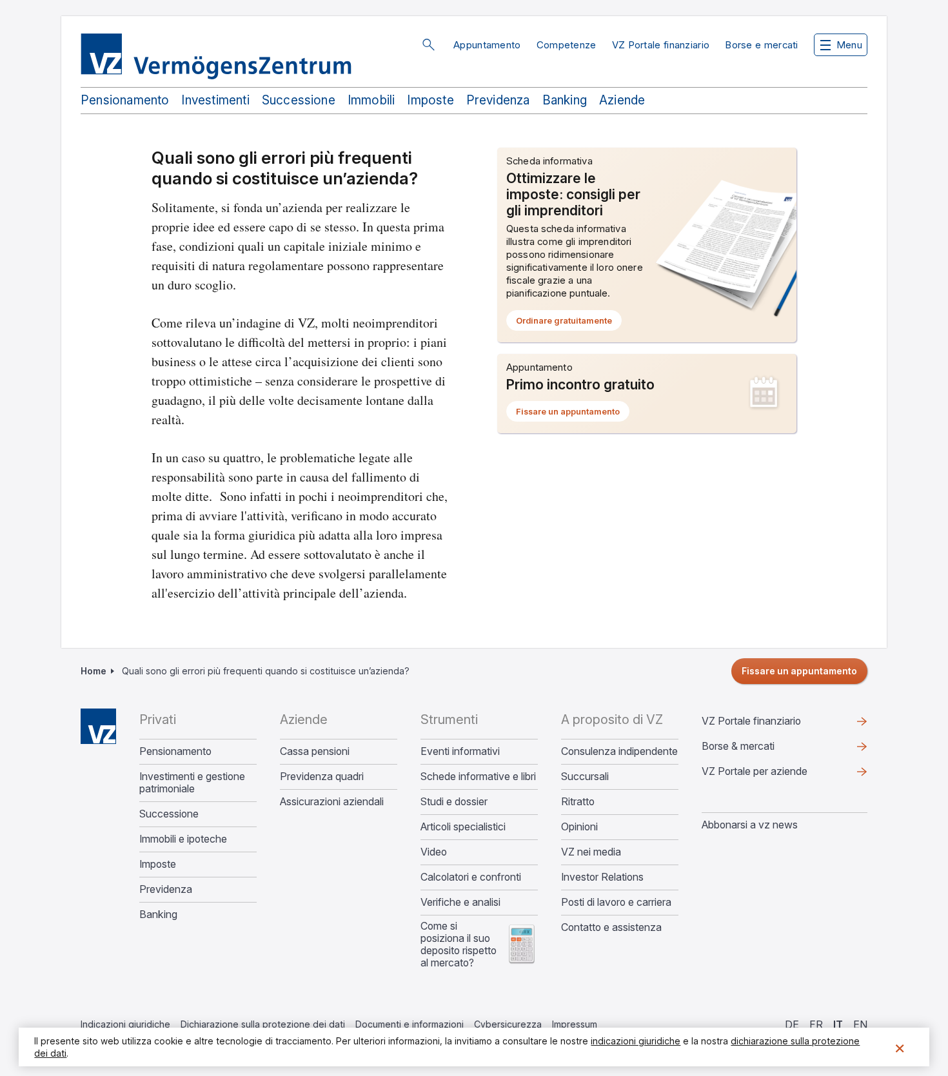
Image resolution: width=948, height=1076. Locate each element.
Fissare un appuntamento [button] (572, 414)
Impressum (574, 1024)
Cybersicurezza (508, 1024)
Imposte (430, 100)
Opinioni (579, 827)
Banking (564, 100)
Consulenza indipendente (619, 751)
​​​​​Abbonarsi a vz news (750, 824)
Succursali (585, 776)
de (792, 1024)
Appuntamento (487, 45)
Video (433, 852)
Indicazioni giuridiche (125, 1024)
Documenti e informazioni (409, 1024)
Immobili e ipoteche (183, 839)
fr (816, 1024)
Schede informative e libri (478, 776)
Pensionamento (125, 100)
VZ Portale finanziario (661, 45)
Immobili (371, 100)
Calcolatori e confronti (470, 877)
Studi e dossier (454, 802)
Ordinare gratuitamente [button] (569, 323)
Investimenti (215, 100)
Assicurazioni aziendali (332, 802)
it (838, 1024)
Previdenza (498, 100)
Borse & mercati (738, 745)
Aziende (622, 100)
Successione (298, 100)
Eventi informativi (460, 751)
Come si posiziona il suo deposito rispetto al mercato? (458, 944)
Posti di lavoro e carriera (616, 902)
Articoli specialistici (463, 827)
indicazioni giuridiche (635, 1040)
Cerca (428, 44)
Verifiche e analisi (460, 902)
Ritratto (578, 802)
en (860, 1024)
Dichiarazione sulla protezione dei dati (263, 1024)
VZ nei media (591, 852)
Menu (849, 45)
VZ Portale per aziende (775, 774)
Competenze (567, 45)
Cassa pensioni (315, 751)
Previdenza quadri (322, 776)
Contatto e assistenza (611, 927)
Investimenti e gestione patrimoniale (192, 782)
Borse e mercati (761, 44)
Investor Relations (602, 877)
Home (93, 670)
